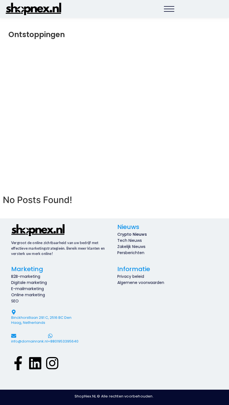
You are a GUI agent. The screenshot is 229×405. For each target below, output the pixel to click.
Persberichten (130, 252)
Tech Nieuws (129, 240)
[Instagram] (52, 362)
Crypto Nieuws (132, 234)
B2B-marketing (25, 276)
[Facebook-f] (18, 362)
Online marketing (28, 295)
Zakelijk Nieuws (131, 246)
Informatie (133, 269)
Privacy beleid (130, 276)
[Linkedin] (35, 362)
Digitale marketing (29, 282)
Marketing (27, 269)
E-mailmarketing (27, 288)
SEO (15, 301)
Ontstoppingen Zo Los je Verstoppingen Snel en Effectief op (94, 162)
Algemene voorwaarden (140, 282)
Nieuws (128, 227)
